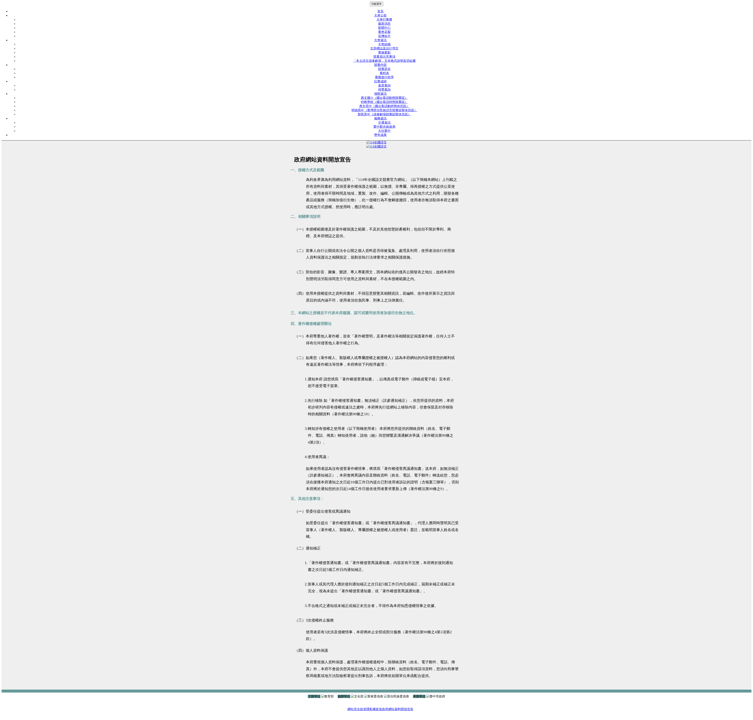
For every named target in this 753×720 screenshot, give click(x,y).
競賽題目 (384, 69)
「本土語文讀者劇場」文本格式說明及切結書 (384, 60)
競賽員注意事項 (384, 56)
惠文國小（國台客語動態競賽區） (384, 97)
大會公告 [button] (380, 15)
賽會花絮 (384, 32)
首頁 (380, 11)
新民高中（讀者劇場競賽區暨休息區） (384, 114)
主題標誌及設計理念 (384, 48)
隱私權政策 (374, 709)
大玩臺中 (384, 130)
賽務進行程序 (384, 77)
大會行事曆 (384, 19)
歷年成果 (380, 135)
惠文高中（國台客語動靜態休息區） (384, 106)
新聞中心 (384, 27)
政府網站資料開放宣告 (397, 709)
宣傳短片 (384, 36)
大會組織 (384, 44)
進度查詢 (384, 85)
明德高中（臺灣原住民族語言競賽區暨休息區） (384, 110)
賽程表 (384, 73)
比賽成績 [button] (380, 81)
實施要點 (384, 52)
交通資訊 (384, 122)
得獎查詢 (384, 89)
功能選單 (376, 3)
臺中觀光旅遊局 (384, 126)
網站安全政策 (356, 709)
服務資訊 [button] (380, 118)
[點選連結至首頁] (376, 142)
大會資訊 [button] (380, 40)
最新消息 (384, 23)
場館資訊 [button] (380, 93)
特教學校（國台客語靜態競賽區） (384, 102)
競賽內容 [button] (380, 65)
